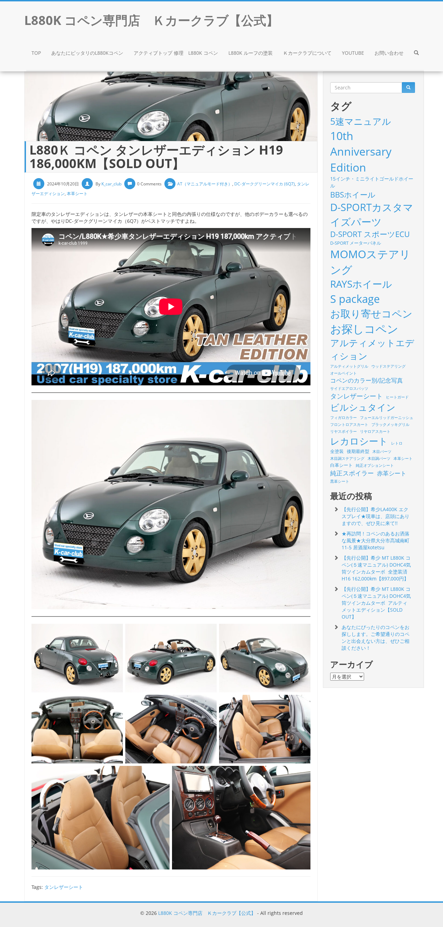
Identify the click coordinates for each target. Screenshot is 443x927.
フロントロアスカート (349, 424)
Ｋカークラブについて (307, 53)
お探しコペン (364, 328)
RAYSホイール (361, 283)
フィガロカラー (343, 417)
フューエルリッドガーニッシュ (386, 417)
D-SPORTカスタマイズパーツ (371, 214)
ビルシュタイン (363, 407)
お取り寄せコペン (371, 313)
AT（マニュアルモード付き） (204, 184)
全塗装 (337, 451)
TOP (36, 53)
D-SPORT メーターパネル (355, 243)
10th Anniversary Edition (360, 151)
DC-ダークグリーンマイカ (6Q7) (264, 184)
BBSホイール (353, 194)
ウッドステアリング (388, 366)
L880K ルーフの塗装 (250, 53)
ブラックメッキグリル (390, 424)
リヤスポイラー (343, 431)
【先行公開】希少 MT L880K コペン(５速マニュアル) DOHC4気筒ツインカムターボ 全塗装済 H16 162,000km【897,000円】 (376, 568)
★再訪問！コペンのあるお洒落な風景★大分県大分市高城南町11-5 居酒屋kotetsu (375, 540)
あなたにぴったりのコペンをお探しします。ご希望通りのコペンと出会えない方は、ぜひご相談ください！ (375, 637)
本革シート (77, 193)
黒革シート (339, 481)
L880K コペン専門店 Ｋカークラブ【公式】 (207, 913)
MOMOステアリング (370, 262)
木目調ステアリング (347, 458)
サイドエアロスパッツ (349, 388)
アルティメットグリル (349, 366)
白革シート (341, 465)
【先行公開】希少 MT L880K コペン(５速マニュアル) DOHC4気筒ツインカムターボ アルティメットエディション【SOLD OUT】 (376, 603)
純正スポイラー (352, 473)
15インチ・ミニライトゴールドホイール (371, 182)
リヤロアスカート (375, 431)
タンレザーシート (63, 887)
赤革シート (391, 473)
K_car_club (111, 184)
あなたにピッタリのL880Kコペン (87, 53)
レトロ (397, 443)
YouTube (353, 53)
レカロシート (359, 441)
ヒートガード (397, 397)
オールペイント (343, 373)
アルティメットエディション (372, 349)
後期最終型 (358, 451)
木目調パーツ (379, 458)
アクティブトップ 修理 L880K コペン (176, 53)
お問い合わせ (389, 53)
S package (355, 298)
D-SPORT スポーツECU (370, 234)
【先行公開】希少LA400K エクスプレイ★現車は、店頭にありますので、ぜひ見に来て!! (375, 516)
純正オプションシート (375, 465)
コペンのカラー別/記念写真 (366, 380)
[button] (416, 53)
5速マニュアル (360, 121)
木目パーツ (381, 451)
